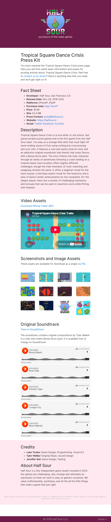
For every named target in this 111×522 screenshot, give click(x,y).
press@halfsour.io (53, 116)
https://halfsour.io (47, 120)
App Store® (51, 106)
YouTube (59, 123)
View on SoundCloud (32, 329)
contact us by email (34, 76)
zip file (81, 263)
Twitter (38, 123)
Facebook (48, 123)
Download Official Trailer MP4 (37, 205)
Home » (102, 519)
